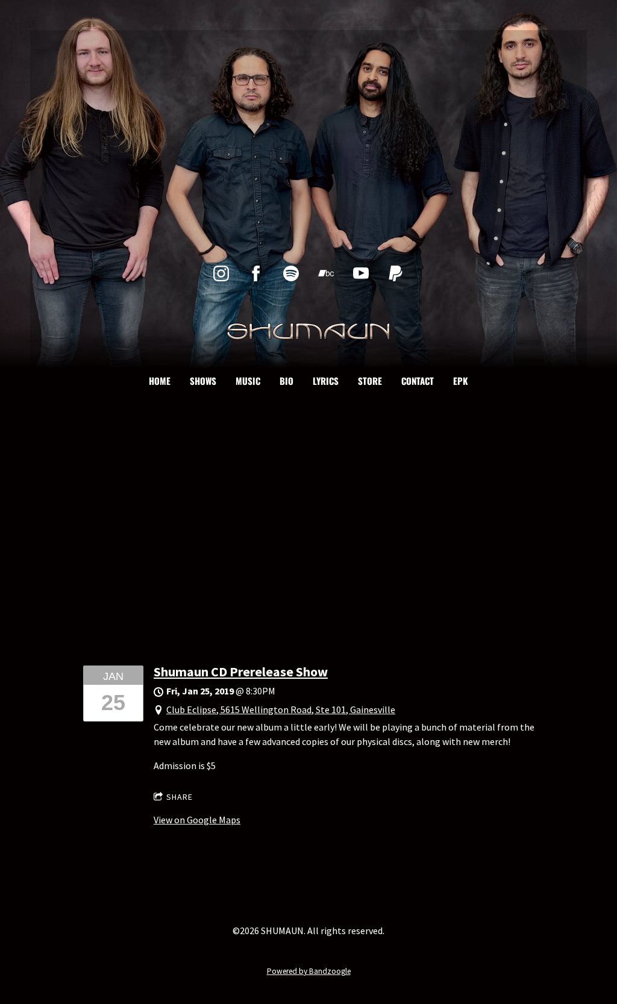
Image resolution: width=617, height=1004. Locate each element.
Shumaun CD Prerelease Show (241, 671)
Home (160, 380)
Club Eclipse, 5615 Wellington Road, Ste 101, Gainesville (280, 709)
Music (248, 380)
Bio (286, 380)
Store (370, 380)
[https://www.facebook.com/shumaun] (256, 273)
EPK (460, 380)
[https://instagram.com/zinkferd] (221, 273)
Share (179, 796)
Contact (417, 380)
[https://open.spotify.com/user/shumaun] (291, 273)
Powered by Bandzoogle (309, 971)
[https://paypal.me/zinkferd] (396, 273)
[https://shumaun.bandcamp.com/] (326, 273)
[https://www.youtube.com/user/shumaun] (361, 273)
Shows (203, 380)
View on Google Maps (197, 820)
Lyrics (326, 380)
